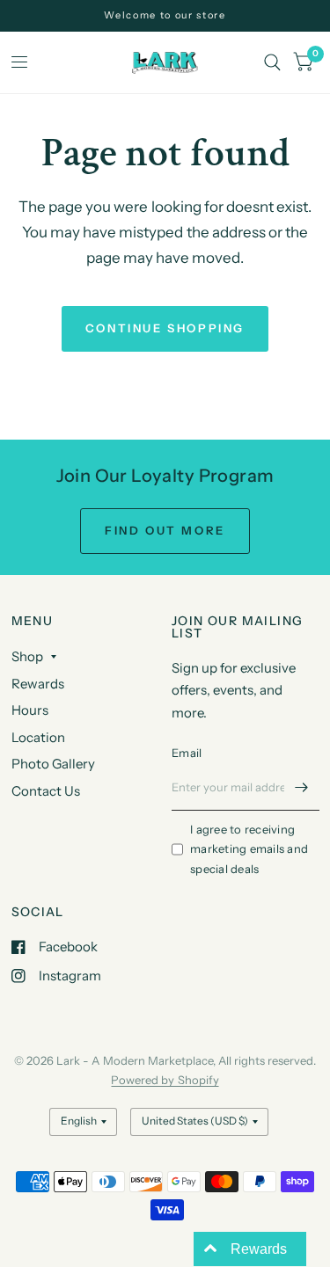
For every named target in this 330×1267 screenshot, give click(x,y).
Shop (27, 656)
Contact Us (45, 791)
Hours (29, 710)
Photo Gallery (53, 763)
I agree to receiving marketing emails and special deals (249, 849)
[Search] (272, 62)
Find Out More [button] (165, 530)
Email (187, 753)
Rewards (37, 683)
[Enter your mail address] (301, 788)
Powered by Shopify (164, 1080)
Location (38, 737)
